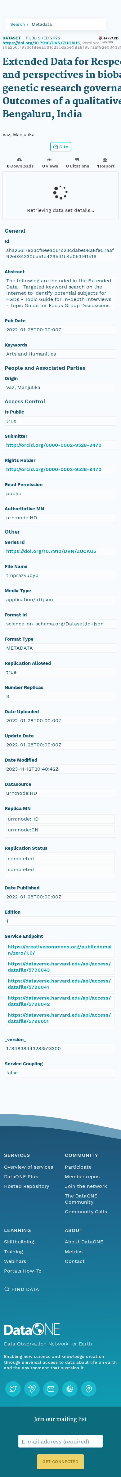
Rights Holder (20, 460)
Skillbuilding (19, 1242)
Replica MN (18, 808)
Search (17, 24)
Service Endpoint (24, 936)
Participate (78, 1167)
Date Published (22, 888)
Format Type (19, 639)
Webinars (15, 1261)
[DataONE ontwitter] (13, 1389)
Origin (11, 378)
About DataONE (84, 1242)
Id (7, 241)
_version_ (15, 1039)
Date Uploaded (22, 711)
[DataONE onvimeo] (32, 1389)
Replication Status (26, 848)
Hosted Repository (26, 1186)
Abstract (15, 272)
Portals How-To (23, 1271)
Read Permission (24, 484)
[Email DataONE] (51, 1389)
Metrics (74, 1252)
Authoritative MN (24, 509)
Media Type (18, 590)
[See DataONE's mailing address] (88, 1389)
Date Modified (21, 760)
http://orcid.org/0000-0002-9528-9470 (53, 445)
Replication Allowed (28, 663)
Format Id (16, 615)
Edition (12, 912)
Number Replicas (24, 687)
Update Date (19, 736)
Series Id (15, 542)
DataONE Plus (21, 1176)
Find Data (25, 1289)
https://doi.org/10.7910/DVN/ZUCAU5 (41, 42)
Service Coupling (24, 1064)
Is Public (14, 412)
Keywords (16, 345)
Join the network (86, 1186)
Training (13, 1252)
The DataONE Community (81, 1199)
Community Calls (86, 1212)
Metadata (42, 24)
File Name (16, 566)
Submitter (16, 436)
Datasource (18, 784)
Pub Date (15, 321)
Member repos (82, 1176)
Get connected (60, 1461)
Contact (75, 1261)
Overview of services (28, 1167)
